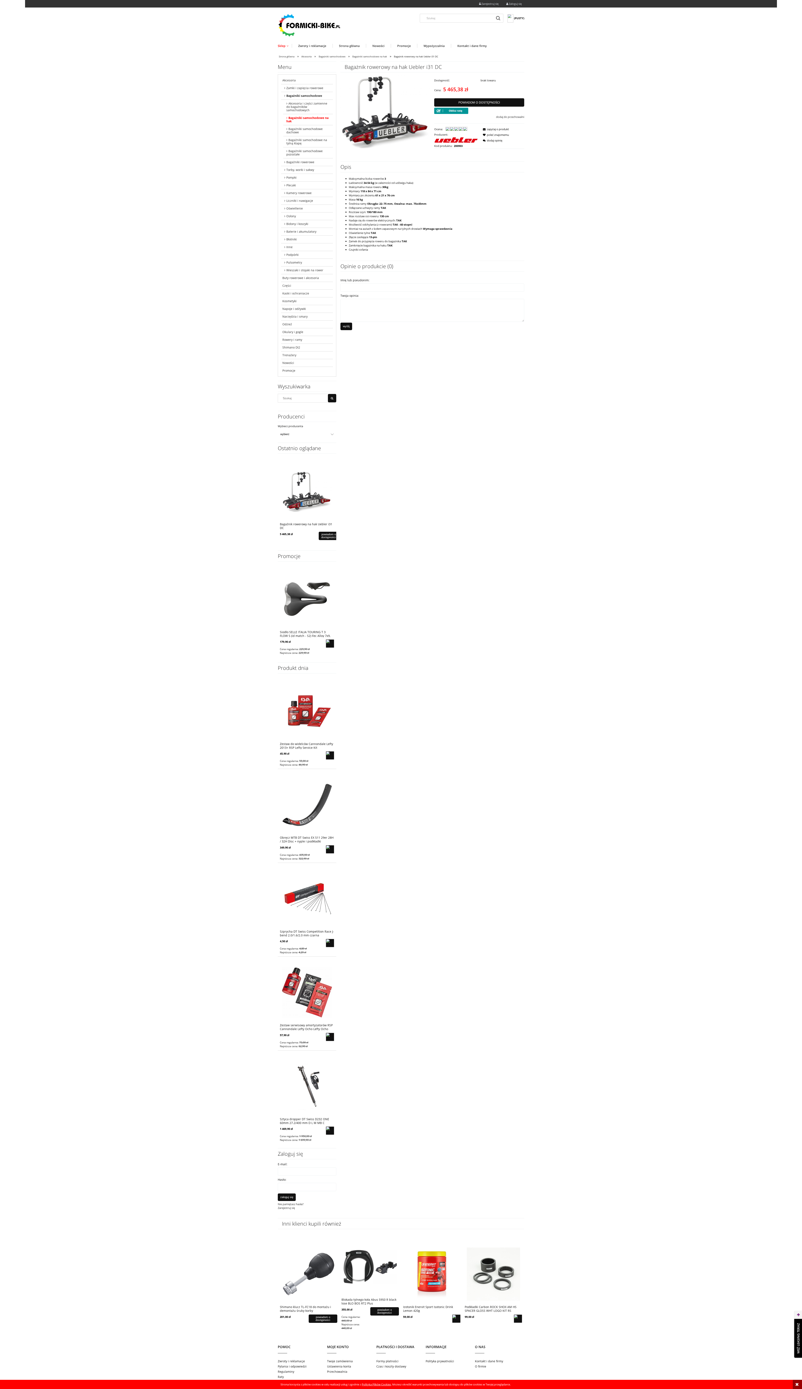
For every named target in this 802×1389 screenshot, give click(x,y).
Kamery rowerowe (299, 193)
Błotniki (291, 239)
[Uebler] (456, 140)
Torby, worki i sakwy (300, 170)
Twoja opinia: (349, 296)
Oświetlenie (294, 208)
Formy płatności (387, 1361)
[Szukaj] (498, 18)
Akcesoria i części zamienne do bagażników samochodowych (306, 106)
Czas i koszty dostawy (391, 1366)
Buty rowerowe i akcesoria (300, 278)
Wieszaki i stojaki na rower (304, 270)
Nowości (288, 363)
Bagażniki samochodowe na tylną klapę (306, 141)
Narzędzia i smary (295, 316)
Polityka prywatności (440, 1361)
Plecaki (291, 185)
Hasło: (282, 1180)
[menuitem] (285, 46)
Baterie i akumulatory (301, 232)
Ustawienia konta (339, 1366)
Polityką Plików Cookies (376, 1384)
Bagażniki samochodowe (304, 96)
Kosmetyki (289, 301)
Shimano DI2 (291, 347)
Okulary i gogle (292, 332)
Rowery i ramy (292, 340)
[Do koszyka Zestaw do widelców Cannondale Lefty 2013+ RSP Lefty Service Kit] (330, 755)
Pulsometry (294, 262)
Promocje (288, 371)
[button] (494, 129)
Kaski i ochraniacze (295, 293)
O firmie (480, 1366)
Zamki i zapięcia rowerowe (304, 88)
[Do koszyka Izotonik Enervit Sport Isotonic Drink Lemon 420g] (456, 1318)
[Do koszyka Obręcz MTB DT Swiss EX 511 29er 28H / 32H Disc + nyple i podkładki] (330, 849)
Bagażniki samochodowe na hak (307, 119)
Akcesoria (289, 80)
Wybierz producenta (290, 426)
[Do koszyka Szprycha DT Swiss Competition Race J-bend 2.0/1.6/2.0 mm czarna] (330, 943)
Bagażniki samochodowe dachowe (304, 130)
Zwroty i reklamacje (291, 1361)
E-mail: (282, 1164)
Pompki (291, 177)
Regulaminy (286, 1372)
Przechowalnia (337, 1372)
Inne (289, 247)
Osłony (291, 216)
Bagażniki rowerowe (300, 162)
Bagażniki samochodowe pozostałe (304, 152)
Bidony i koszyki (297, 224)
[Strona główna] (309, 25)
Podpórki (292, 255)
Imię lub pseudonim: (354, 280)
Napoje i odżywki (294, 309)
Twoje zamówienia (340, 1361)
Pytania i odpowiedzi (292, 1366)
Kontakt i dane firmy (489, 1361)
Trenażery (289, 355)
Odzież (287, 324)
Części (286, 286)
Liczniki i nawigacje (299, 201)
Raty (281, 1377)
